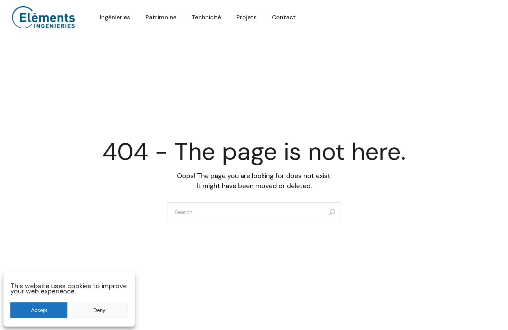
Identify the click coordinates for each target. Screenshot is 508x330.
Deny (99, 310)
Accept (39, 310)
